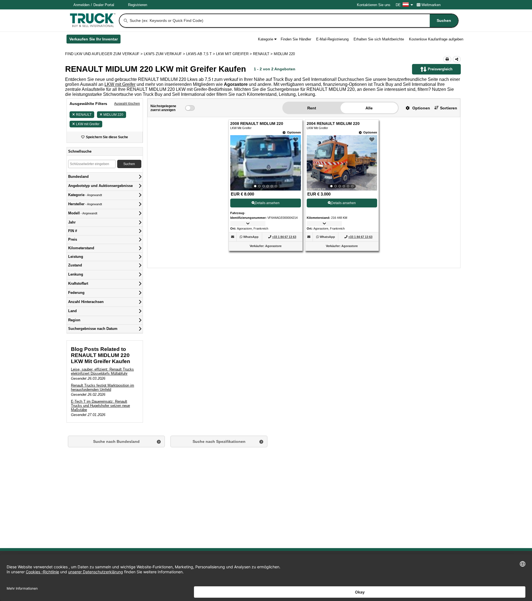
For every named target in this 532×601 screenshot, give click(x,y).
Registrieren (137, 5)
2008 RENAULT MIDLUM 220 (256, 124)
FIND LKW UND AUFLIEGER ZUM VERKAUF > (104, 54)
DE (398, 5)
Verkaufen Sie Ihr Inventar (95, 40)
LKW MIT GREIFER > (234, 54)
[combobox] (293, 20)
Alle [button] (369, 108)
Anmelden (81, 5)
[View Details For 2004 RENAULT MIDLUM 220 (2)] (342, 163)
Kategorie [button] (265, 39)
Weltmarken (431, 5)
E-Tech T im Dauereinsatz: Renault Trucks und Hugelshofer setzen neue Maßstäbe (100, 405)
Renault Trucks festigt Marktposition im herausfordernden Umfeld (102, 387)
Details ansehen (267, 203)
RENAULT (83, 115)
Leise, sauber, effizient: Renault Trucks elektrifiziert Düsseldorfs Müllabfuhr (102, 371)
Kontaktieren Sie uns (373, 5)
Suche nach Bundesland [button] (116, 441)
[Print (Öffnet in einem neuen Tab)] (447, 59)
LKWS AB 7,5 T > (201, 54)
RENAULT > (263, 54)
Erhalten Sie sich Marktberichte (379, 39)
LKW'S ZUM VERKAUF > (165, 54)
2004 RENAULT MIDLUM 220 (333, 124)
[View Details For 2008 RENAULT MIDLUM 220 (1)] (265, 163)
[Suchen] (126, 21)
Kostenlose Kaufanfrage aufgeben (436, 39)
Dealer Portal (103, 5)
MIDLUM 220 (113, 115)
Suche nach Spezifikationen (219, 441)
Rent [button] (311, 108)
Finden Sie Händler (296, 39)
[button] (415, 108)
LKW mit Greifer (119, 84)
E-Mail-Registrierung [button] (332, 39)
